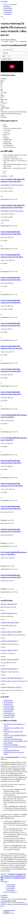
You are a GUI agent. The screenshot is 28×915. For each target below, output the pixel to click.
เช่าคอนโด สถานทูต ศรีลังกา (11, 744)
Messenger (12, 910)
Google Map (4, 117)
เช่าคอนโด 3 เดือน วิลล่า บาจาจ (9, 613)
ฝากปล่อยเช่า (7, 6)
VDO (16, 41)
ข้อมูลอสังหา (23, 41)
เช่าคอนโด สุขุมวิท (8, 702)
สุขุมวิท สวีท (4, 39)
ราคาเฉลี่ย (5, 41)
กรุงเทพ (19, 113)
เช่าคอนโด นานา (8, 700)
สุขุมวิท (13, 111)
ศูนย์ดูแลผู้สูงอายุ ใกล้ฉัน (10, 901)
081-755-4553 (10, 913)
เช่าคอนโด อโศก (8, 704)
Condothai (3, 899)
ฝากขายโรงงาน (8, 878)
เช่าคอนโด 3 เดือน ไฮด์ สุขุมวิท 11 (9, 641)
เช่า (7, 53)
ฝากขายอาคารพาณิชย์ (15, 876)
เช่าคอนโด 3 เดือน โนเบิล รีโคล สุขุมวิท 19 (12, 678)
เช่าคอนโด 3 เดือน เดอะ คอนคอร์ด (10, 659)
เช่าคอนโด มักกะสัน (9, 709)
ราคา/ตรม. (6, 49)
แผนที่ (11, 41)
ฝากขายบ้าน (11, 874)
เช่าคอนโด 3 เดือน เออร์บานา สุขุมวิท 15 (11, 687)
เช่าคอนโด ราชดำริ (9, 717)
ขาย (5, 171)
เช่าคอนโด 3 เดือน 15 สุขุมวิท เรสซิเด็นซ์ (11, 631)
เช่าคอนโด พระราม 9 (9, 713)
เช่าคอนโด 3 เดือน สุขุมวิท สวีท (9, 604)
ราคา (12, 49)
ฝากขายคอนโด (19, 874)
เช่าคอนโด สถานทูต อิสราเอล (11, 750)
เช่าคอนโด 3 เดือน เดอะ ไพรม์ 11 (9, 650)
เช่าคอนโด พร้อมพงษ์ (9, 715)
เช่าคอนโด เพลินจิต (9, 707)
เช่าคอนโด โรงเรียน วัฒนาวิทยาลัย (13, 739)
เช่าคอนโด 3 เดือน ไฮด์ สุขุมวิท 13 (9, 668)
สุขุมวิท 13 (6, 111)
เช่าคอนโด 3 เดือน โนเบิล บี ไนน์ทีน (10, 622)
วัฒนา (11, 113)
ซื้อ (4, 53)
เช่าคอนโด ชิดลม (8, 711)
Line (8, 911)
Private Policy (4, 904)
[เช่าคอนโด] (4, 1)
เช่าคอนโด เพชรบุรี (9, 706)
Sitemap (10, 904)
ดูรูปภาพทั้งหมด (11, 39)
